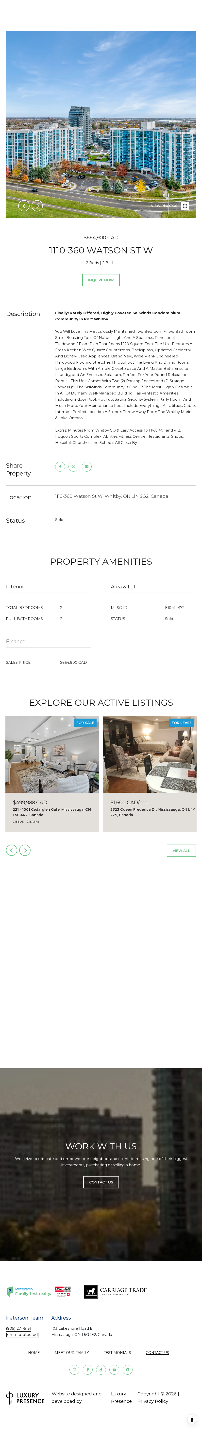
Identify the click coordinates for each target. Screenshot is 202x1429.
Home (34, 1352)
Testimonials (117, 1352)
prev (24, 205)
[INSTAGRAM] (74, 1370)
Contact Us (157, 1353)
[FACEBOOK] (88, 1370)
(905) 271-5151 (18, 1328)
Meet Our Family (72, 1352)
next (37, 205)
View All (181, 851)
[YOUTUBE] (114, 1370)
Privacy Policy (152, 1401)
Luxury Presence (121, 1397)
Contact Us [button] (101, 1182)
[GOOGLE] (128, 1370)
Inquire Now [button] (101, 280)
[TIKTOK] (101, 1370)
